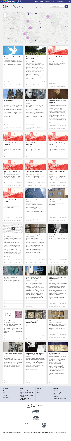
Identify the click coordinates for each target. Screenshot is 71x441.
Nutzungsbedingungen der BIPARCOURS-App (59, 391)
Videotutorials (6, 397)
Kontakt (5, 394)
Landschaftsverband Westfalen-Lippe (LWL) (26, 396)
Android (38, 392)
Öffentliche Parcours (49, 1)
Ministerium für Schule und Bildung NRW (25, 399)
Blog (4, 390)
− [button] (5, 16)
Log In (67, 1)
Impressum (55, 396)
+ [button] (5, 14)
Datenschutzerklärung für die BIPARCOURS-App (59, 394)
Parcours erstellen (60, 1)
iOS (37, 390)
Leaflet (55, 42)
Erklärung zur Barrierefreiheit (59, 398)
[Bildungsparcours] (11, 1)
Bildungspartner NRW (24, 390)
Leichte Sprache (39, 1)
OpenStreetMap (60, 42)
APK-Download (39, 394)
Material (5, 395)
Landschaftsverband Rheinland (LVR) (26, 393)
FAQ (4, 392)
